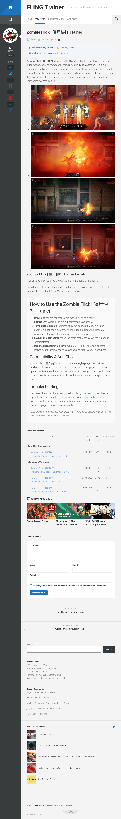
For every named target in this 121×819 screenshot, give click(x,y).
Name (33, 565)
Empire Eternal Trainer (38, 521)
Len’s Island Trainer (41, 714)
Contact (72, 19)
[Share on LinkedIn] (10, 107)
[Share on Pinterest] (10, 95)
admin (33, 39)
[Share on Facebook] (10, 83)
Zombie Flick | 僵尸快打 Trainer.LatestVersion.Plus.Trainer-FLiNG (50, 490)
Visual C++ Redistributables (83, 397)
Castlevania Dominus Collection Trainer (52, 703)
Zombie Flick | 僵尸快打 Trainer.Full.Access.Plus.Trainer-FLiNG (49, 454)
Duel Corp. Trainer (41, 698)
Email (75, 565)
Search (30, 644)
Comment (35, 545)
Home (29, 19)
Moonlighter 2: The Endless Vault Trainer (66, 523)
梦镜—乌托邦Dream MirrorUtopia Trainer (95, 523)
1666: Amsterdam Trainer (38, 665)
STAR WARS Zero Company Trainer (42, 668)
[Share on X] (10, 70)
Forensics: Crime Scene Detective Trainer (45, 675)
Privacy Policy (56, 19)
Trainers (40, 19)
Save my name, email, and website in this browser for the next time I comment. (69, 585)
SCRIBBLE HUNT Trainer (38, 672)
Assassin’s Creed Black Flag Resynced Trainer (47, 678)
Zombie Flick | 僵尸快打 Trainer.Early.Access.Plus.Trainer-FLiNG (50, 470)
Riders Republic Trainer (45, 692)
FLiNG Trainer (45, 7)
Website (33, 575)
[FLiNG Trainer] (10, 7)
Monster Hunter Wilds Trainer (47, 708)
